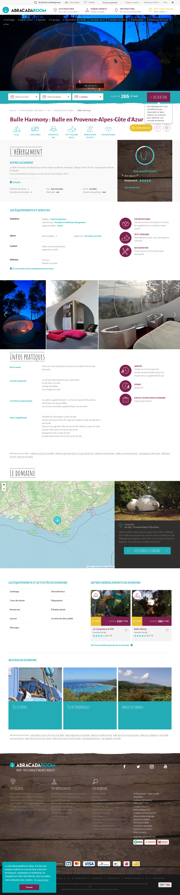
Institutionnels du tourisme (144, 813)
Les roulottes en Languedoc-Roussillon (108, 803)
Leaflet (89, 567)
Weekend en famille (101, 813)
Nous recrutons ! (140, 832)
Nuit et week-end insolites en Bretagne (26, 797)
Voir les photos (90, 86)
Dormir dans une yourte (61, 810)
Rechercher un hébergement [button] (49, 3)
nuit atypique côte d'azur (149, 453)
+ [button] (4, 484)
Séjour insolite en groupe (144, 816)
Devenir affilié (97, 878)
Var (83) (128, 527)
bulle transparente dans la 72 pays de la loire (74, 453)
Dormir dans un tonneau (61, 813)
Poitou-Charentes (99, 800)
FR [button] (165, 3)
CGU (68, 878)
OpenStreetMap (99, 567)
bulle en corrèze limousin (127, 453)
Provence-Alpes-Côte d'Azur (32, 110)
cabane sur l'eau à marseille (42, 453)
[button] (173, 2)
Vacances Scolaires (141, 819)
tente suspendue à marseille (77, 735)
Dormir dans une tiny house (63, 803)
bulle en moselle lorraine (101, 735)
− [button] (4, 489)
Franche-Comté (99, 794)
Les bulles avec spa (100, 806)
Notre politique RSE (141, 810)
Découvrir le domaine (147, 550)
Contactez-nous (159, 878)
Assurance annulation (142, 829)
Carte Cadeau (74, 3)
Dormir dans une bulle (60, 800)
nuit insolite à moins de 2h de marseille (47, 735)
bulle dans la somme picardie (126, 735)
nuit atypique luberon (91, 738)
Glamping (96, 797)
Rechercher (160, 97)
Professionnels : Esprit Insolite (146, 794)
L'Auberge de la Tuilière (64, 110)
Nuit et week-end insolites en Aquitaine (26, 794)
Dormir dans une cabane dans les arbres (68, 794)
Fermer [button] (29, 887)
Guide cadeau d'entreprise (103, 826)
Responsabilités (81, 878)
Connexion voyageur (132, 878)
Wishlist (92, 3)
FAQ (146, 878)
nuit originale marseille (111, 738)
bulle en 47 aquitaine (149, 735)
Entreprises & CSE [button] (151, 3)
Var (49, 110)
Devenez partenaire (110, 3)
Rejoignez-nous (114, 878)
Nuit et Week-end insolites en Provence (27, 803)
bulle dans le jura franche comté (66, 738)
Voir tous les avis (132, 187)
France (13, 110)
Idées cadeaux (98, 816)
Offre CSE (137, 803)
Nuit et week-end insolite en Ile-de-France (28, 810)
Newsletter (138, 797)
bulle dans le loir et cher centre (38, 738)
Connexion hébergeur (142, 826)
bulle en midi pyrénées (105, 453)
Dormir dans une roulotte (62, 806)
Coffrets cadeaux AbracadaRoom (107, 829)
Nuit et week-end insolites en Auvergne (27, 800)
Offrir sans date (143, 128)
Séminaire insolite (141, 822)
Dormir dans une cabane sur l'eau (65, 797)
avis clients (114, 889)
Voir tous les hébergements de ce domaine (110, 645)
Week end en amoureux (102, 810)
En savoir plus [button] (41, 880)
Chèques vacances (132, 3)
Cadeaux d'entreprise (142, 800)
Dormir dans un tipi (59, 816)
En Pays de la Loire (18, 806)
